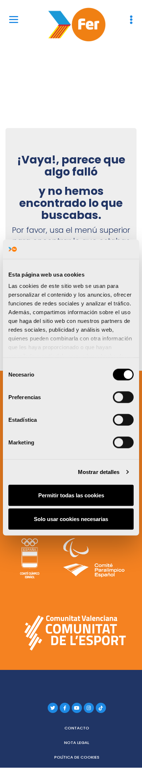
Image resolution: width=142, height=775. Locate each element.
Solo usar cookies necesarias (71, 519)
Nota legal (76, 742)
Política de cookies (76, 757)
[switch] (123, 397)
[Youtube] (77, 708)
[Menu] (14, 19)
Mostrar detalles (99, 472)
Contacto (76, 728)
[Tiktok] (101, 708)
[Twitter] (53, 708)
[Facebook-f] (65, 708)
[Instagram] (89, 708)
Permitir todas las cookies (71, 495)
